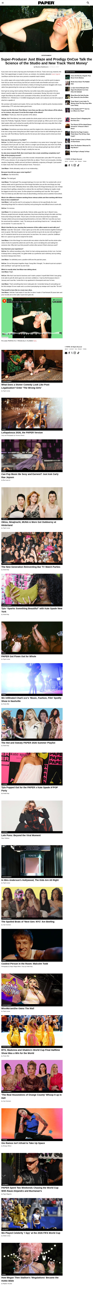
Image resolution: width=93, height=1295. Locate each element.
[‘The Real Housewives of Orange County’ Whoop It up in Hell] (32, 1075)
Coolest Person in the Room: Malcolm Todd (24, 963)
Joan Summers (7, 924)
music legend (55, 74)
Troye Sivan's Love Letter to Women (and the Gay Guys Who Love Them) (81, 103)
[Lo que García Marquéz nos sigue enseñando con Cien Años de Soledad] (67, 89)
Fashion (4, 784)
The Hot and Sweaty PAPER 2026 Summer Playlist (28, 742)
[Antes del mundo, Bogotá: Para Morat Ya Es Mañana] (67, 77)
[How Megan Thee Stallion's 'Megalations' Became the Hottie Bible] (32, 1258)
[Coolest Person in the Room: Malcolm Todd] (32, 944)
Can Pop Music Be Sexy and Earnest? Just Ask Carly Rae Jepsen (29, 476)
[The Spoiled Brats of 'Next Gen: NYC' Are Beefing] (32, 902)
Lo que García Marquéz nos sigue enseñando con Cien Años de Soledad (80, 90)
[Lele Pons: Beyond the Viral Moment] (32, 816)
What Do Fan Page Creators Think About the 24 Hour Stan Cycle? (80, 134)
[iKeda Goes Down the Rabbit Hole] (67, 83)
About (66, 161)
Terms (84, 161)
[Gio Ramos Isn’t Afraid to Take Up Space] (32, 1123)
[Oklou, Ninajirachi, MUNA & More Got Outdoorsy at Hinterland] (32, 502)
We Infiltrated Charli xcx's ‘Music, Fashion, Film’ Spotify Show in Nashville (31, 699)
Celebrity (5, 1184)
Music (4, 429)
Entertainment (46, 55)
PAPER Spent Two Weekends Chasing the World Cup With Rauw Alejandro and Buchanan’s (29, 1189)
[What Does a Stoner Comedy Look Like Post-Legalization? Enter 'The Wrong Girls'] (32, 365)
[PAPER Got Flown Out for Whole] (32, 636)
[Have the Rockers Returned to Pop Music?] (67, 147)
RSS (76, 161)
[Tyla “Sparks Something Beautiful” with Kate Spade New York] (32, 589)
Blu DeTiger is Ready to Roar (80, 151)
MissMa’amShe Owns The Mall (17, 1008)
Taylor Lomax (6, 391)
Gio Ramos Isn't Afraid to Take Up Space (23, 1143)
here (34, 341)
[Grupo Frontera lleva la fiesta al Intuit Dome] (67, 141)
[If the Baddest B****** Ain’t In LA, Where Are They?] (67, 110)
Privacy (80, 161)
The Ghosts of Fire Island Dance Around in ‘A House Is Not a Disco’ (81, 126)
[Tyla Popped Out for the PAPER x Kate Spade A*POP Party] (32, 768)
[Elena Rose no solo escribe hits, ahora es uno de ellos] (67, 96)
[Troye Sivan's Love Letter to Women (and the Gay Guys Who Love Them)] (67, 102)
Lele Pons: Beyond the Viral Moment (21, 835)
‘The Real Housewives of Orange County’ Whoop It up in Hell (31, 1096)
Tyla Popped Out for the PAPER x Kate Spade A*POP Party (29, 789)
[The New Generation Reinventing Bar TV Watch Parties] (32, 547)
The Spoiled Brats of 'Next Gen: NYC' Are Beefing (27, 921)
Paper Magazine (7, 1194)
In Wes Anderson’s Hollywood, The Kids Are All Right (30, 880)
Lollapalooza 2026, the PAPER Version (22, 432)
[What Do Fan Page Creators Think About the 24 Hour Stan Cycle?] (67, 133)
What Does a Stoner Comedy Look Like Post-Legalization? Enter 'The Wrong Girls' (25, 386)
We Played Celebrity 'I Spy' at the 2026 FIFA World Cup (30, 1233)
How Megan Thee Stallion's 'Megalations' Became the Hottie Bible (30, 1279)
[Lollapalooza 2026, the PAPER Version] (32, 413)
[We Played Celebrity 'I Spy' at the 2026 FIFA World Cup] (32, 1213)
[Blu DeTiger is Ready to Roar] (67, 153)
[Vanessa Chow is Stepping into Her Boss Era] (67, 120)
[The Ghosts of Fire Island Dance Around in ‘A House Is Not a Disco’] (67, 126)
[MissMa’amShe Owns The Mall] (32, 989)
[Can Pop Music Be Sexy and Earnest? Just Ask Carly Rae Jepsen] (32, 454)
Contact (71, 161)
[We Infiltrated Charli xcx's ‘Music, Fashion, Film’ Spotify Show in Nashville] (32, 678)
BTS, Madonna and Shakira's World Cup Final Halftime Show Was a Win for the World (30, 1051)
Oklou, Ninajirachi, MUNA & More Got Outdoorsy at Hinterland (28, 523)
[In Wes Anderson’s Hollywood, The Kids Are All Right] (32, 860)
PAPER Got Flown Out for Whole (18, 656)
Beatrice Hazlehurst (42, 67)
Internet (5, 832)
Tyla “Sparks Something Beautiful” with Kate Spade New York (31, 610)
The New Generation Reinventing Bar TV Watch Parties (30, 567)
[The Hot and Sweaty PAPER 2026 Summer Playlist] (32, 723)
